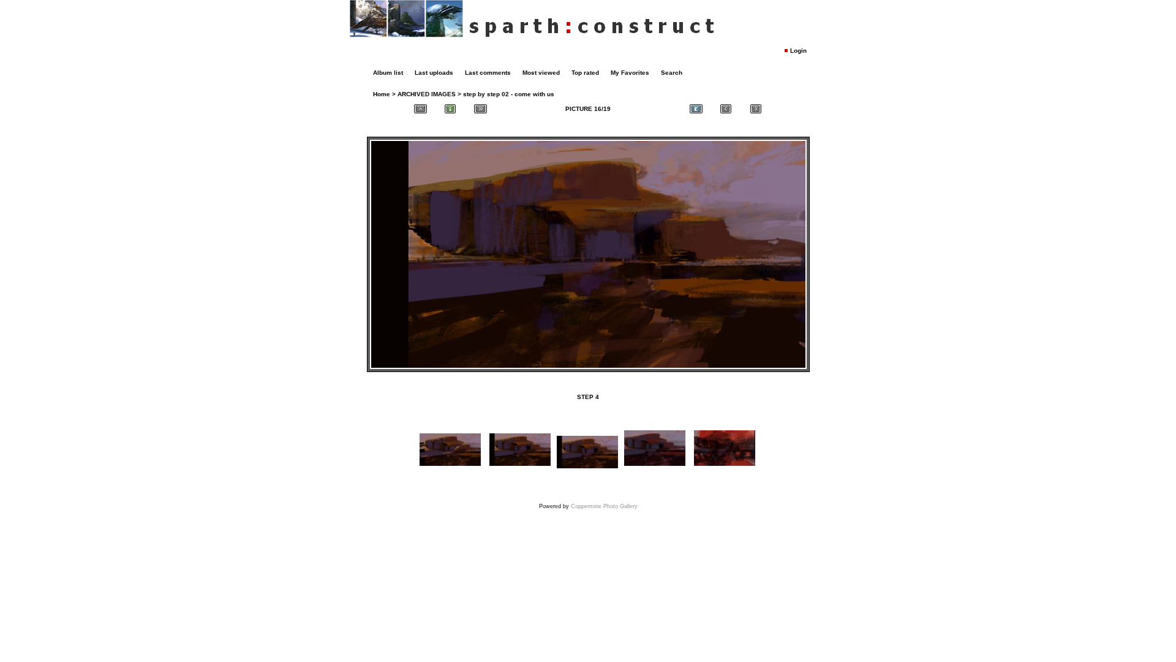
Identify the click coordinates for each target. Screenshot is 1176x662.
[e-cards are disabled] (695, 108)
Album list (388, 72)
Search (671, 72)
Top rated (585, 72)
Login (798, 50)
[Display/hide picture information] (450, 108)
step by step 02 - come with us (508, 94)
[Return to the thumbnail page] (420, 108)
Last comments (488, 72)
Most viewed (541, 72)
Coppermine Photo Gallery (604, 506)
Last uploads (434, 72)
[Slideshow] (480, 108)
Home (381, 94)
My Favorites (630, 72)
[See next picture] (756, 108)
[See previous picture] (726, 108)
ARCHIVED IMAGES (427, 94)
